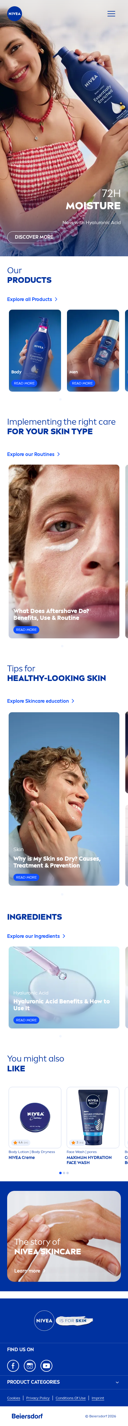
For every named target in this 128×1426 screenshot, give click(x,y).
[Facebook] (13, 1366)
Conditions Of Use (71, 1398)
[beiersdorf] (27, 1416)
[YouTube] (46, 1366)
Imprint (98, 1398)
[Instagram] (30, 1366)
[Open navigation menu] (111, 13)
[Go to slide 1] (60, 399)
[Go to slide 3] (67, 399)
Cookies (13, 1398)
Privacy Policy (38, 1398)
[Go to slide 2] (64, 399)
